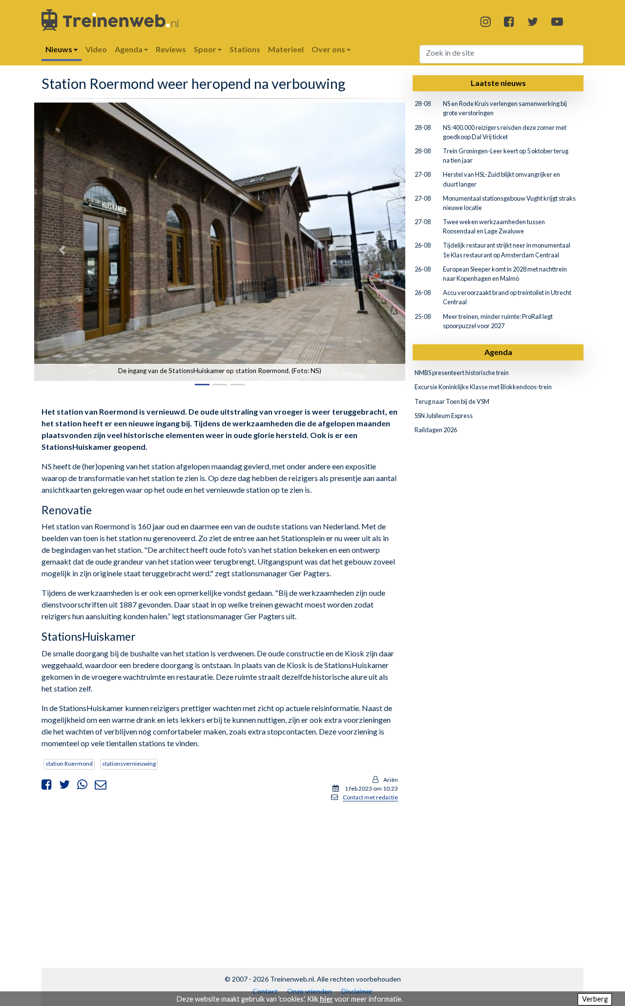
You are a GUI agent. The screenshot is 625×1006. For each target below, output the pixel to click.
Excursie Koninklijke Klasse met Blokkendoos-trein (483, 387)
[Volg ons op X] (532, 21)
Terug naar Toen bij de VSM (452, 401)
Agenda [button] (129, 49)
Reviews (171, 49)
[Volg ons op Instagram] (486, 21)
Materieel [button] (286, 49)
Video (96, 49)
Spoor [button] (206, 49)
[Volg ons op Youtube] (557, 21)
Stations (244, 49)
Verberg (595, 999)
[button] (62, 250)
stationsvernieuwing (129, 763)
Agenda (498, 351)
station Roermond (69, 763)
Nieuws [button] (59, 49)
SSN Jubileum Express (444, 415)
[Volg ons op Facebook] (509, 21)
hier (326, 999)
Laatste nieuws (498, 82)
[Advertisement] (219, 878)
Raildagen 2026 (436, 430)
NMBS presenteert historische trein (462, 373)
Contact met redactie (370, 797)
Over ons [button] (329, 49)
